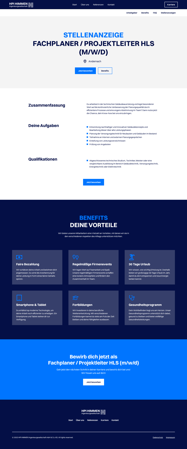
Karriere (171, 4)
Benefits (145, 12)
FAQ (155, 12)
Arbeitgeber (131, 12)
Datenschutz (158, 437)
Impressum (170, 437)
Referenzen (98, 4)
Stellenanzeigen (168, 12)
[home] (27, 4)
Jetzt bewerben (85, 70)
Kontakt (111, 4)
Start (74, 4)
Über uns (85, 4)
